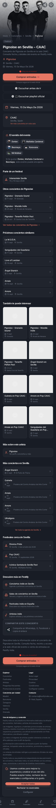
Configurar (28, 792)
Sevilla (28, 36)
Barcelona (7, 699)
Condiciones (34, 686)
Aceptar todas (28, 783)
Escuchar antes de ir (30, 88)
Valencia (6, 706)
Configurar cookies (36, 689)
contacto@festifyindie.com (42, 696)
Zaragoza (7, 702)
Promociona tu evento (12, 689)
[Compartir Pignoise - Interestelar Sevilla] (8, 630)
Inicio (5, 36)
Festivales (7, 679)
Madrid (5, 696)
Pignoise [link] (39, 36)
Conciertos (16, 36)
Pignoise (11, 59)
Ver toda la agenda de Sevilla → (28, 530)
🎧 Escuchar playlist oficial (30, 96)
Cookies (32, 682)
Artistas (6, 682)
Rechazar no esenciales (28, 788)
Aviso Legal (33, 676)
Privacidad (33, 679)
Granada (6, 712)
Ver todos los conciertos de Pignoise (20, 225)
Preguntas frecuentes (11, 686)
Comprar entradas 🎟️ (28, 77)
